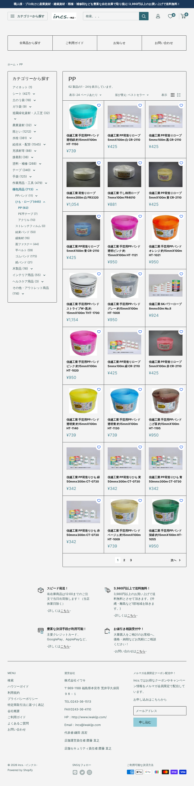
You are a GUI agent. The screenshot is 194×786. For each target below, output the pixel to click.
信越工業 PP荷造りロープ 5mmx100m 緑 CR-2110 (124, 364)
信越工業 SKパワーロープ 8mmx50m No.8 (165, 306)
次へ (173, 560)
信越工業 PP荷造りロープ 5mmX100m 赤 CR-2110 (165, 364)
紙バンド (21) (23, 262)
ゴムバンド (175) (26, 256)
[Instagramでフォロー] (89, 772)
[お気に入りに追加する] (99, 105)
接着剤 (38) (21, 157)
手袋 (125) (20, 176)
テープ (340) (22, 170)
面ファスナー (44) (27, 244)
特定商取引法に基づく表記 (26, 705)
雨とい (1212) (22, 131)
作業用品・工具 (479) (28, 183)
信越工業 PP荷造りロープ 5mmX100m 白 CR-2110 (124, 138)
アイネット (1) (22, 87)
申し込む (145, 722)
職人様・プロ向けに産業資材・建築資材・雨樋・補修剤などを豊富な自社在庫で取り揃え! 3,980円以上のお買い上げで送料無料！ (97, 4)
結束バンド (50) (25, 232)
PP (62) (23, 208)
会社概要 (14, 711)
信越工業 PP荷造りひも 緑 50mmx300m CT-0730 (83, 479)
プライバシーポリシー (23, 699)
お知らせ (119, 43)
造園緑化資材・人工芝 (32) (31, 113)
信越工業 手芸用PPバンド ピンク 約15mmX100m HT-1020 (82, 366)
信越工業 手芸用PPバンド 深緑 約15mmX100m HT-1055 (165, 535)
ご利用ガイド (75, 43)
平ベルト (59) (24, 250)
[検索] (144, 16)
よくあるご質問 (18, 723)
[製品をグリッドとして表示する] (172, 95)
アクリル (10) (26, 220)
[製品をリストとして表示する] (179, 95)
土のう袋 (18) (22, 100)
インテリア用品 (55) (27, 275)
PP (21, 64)
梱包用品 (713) (23, 189)
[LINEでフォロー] (75, 773)
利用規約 (14, 692)
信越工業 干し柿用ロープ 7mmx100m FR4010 (123, 195)
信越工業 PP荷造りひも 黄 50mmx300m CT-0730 (124, 479)
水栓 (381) (20, 138)
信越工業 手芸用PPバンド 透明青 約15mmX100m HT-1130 (124, 424)
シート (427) (22, 93)
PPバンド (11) (24, 195)
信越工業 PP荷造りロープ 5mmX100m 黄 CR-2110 (165, 195)
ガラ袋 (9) (20, 106)
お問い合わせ (164, 43)
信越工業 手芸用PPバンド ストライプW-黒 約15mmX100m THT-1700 (82, 308)
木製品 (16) (21, 268)
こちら (65, 610)
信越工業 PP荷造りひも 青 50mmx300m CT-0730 (165, 479)
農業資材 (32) (23, 125)
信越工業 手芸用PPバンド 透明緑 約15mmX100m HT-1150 (82, 140)
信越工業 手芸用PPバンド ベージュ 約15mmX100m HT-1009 (124, 535)
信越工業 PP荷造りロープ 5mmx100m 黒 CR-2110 (165, 138)
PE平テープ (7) (28, 214)
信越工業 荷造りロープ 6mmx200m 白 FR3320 (82, 195)
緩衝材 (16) (22, 238)
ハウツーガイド (18, 686)
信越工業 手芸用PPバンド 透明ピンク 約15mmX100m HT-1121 (124, 251)
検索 (11, 680)
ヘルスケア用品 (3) (26, 281)
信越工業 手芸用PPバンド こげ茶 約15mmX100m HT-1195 (165, 424)
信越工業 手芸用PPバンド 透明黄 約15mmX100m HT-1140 (82, 424)
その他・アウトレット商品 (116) (31, 290)
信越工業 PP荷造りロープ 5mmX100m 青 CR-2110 (82, 249)
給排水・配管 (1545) (27, 144)
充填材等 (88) (23, 151)
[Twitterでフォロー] (82, 772)
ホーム (12, 64)
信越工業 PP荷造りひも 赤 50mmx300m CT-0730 (83, 533)
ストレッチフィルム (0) (30, 226)
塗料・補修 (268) (25, 163)
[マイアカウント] (158, 16)
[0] (183, 16)
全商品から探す (30, 43)
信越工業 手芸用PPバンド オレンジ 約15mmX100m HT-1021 (165, 251)
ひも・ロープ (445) (28, 201)
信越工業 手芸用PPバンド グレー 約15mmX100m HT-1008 (124, 308)
